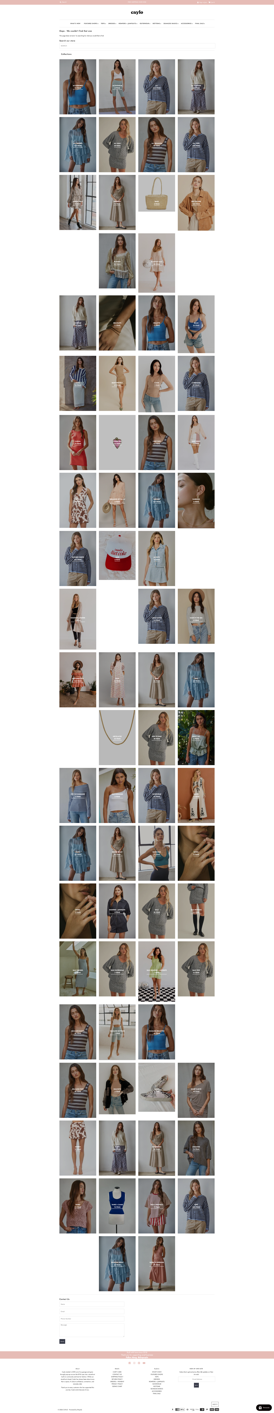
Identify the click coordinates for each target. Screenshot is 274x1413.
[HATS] (117, 555)
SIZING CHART (117, 1386)
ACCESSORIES (186, 23)
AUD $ (215, 1404)
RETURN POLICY (117, 1379)
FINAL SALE (199, 23)
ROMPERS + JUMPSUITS (127, 23)
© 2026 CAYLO (63, 1410)
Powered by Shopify (75, 1410)
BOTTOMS (156, 23)
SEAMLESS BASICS (170, 23)
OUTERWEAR (144, 23)
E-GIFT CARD (117, 1372)
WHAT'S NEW (75, 23)
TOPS (103, 23)
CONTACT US (117, 1374)
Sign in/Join (203, 2)
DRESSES (111, 23)
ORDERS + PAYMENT (117, 1381)
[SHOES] (156, 1087)
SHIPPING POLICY (117, 1377)
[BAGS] (156, 193)
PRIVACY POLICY (117, 1384)
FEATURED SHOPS (90, 23)
